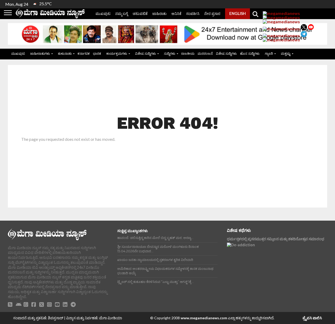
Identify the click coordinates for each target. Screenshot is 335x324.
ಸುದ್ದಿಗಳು (169, 53)
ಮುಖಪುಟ (103, 13)
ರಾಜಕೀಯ (187, 53)
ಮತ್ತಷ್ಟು (286, 53)
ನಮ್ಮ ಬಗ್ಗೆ (121, 13)
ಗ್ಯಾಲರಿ (269, 53)
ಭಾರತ (97, 53)
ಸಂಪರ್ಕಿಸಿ (192, 13)
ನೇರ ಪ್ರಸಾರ (212, 13)
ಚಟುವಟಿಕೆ (140, 13)
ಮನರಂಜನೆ (205, 53)
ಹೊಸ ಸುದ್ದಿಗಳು (250, 53)
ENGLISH (237, 13)
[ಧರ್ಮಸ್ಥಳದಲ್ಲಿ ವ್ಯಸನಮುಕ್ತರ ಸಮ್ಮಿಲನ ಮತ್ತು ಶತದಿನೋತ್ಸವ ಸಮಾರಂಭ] (273, 266)
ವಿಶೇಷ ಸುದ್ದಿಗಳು (145, 53)
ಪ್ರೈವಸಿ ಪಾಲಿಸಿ (312, 318)
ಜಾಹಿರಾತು (159, 13)
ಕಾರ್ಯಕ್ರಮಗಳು (116, 53)
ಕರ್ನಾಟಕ (83, 53)
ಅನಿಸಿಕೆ (176, 13)
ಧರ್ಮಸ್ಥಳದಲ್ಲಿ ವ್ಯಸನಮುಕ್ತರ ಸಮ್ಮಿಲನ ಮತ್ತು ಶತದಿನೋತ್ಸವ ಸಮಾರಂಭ (275, 239)
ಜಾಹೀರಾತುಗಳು (40, 53)
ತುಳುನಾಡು (65, 53)
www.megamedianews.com (204, 318)
